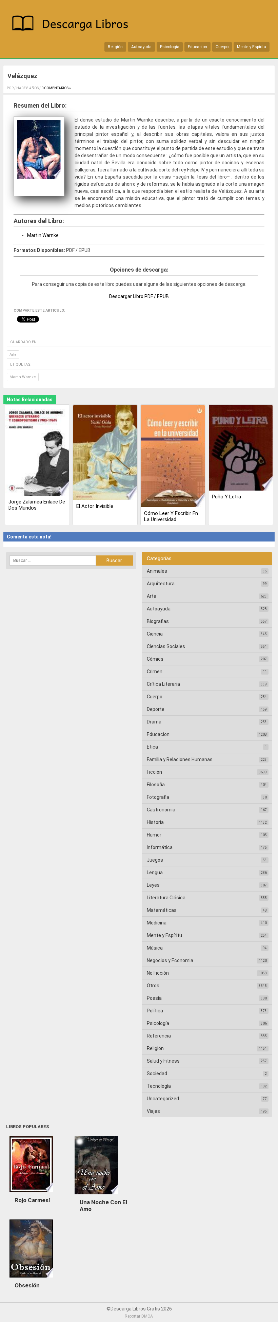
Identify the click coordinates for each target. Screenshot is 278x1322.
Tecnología (159, 1086)
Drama (154, 721)
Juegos (155, 860)
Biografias (158, 621)
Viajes (153, 1111)
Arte (13, 354)
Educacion (197, 46)
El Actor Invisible (94, 506)
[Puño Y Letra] (241, 448)
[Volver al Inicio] (73, 24)
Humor (154, 835)
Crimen (154, 671)
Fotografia (158, 797)
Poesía (154, 998)
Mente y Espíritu (251, 46)
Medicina (156, 922)
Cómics (155, 659)
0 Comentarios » (56, 88)
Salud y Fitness (163, 1061)
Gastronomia (161, 809)
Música (155, 948)
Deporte (155, 709)
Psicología (169, 46)
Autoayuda (141, 46)
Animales (157, 571)
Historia (155, 822)
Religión (115, 46)
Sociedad (157, 1073)
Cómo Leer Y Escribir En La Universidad (171, 516)
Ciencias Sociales (166, 646)
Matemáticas (162, 910)
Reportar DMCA (139, 1316)
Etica (152, 747)
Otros (153, 985)
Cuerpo (222, 46)
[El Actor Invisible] (105, 453)
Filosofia (156, 784)
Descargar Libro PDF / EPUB (139, 296)
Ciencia (155, 634)
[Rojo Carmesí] (31, 1194)
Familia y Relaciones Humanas (180, 759)
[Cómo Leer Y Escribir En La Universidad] (173, 457)
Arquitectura (161, 583)
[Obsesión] (31, 1279)
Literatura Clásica (166, 897)
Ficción (154, 772)
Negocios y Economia (170, 960)
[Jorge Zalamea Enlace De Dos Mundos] (37, 451)
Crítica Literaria (163, 684)
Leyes (153, 885)
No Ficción (158, 973)
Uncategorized (163, 1098)
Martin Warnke (43, 235)
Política (155, 1010)
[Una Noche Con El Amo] (96, 1196)
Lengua (155, 872)
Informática (160, 847)
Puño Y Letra (226, 497)
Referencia (159, 1036)
